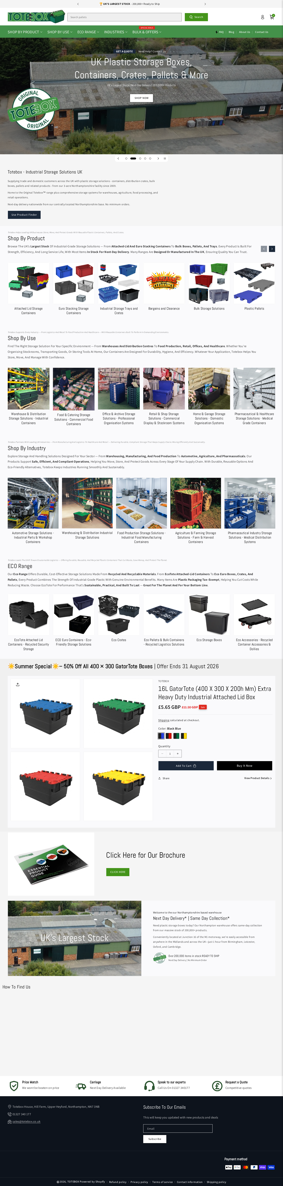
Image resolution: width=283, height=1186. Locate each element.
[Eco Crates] (119, 619)
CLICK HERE (118, 872)
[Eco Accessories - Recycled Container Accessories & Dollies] (254, 623)
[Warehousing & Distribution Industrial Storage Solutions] (87, 509)
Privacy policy (139, 1182)
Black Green (176, 736)
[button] (25, 32)
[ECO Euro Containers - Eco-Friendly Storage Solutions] (74, 621)
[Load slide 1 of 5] (126, 158)
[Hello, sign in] (262, 17)
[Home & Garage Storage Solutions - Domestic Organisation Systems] (209, 397)
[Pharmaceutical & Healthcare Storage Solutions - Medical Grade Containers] (254, 397)
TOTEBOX (73, 1181)
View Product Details (256, 778)
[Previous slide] (78, 4)
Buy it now (245, 766)
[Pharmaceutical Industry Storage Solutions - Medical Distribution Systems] (249, 512)
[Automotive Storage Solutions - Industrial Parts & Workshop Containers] (33, 512)
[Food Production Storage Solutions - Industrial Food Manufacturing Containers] (141, 512)
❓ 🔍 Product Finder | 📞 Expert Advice (141, 4)
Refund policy (118, 1182)
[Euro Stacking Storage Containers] (74, 289)
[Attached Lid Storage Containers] (28, 289)
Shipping (163, 720)
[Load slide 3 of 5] (140, 158)
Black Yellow (184, 736)
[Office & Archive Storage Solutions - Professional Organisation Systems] (119, 397)
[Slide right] (272, 249)
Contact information (190, 1182)
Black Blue (161, 736)
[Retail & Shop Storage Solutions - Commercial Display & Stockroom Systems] (164, 397)
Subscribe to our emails (164, 1107)
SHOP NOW (142, 98)
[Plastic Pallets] (254, 287)
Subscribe (154, 1139)
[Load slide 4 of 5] (145, 158)
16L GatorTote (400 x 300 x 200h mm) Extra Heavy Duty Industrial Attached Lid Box (214, 693)
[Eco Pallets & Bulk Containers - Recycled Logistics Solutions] (164, 621)
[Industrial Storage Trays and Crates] (119, 289)
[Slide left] (264, 249)
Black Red (169, 736)
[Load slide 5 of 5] (150, 158)
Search (198, 17)
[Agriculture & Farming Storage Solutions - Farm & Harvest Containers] (195, 512)
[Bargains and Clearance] (164, 287)
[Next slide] (205, 4)
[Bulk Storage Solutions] (209, 287)
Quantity (164, 746)
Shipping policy (216, 1182)
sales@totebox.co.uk (27, 1121)
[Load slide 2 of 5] (133, 158)
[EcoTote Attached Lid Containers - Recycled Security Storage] (28, 623)
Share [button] (166, 778)
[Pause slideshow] (165, 158)
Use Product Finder (24, 214)
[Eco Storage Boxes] (209, 619)
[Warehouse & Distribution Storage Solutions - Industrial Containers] (28, 397)
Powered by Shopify (92, 1181)
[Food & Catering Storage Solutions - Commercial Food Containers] (74, 398)
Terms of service (162, 1182)
